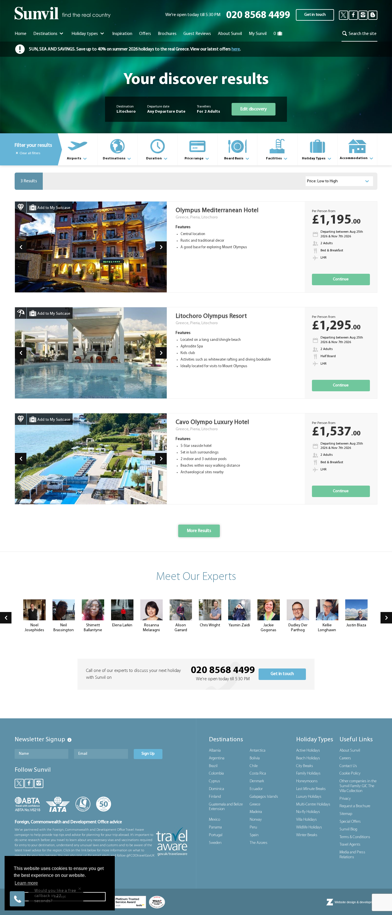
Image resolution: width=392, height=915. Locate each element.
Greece (255, 804)
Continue (341, 279)
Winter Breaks (306, 835)
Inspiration (122, 34)
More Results (199, 531)
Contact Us (348, 766)
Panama (215, 827)
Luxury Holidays (308, 797)
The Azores (258, 843)
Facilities (274, 158)
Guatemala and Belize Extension (226, 807)
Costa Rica (258, 773)
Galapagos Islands (264, 797)
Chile (254, 766)
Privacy (345, 799)
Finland (215, 797)
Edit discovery (253, 109)
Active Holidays (308, 750)
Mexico (214, 820)
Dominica (216, 789)
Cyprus (214, 781)
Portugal (215, 835)
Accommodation (354, 158)
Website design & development (356, 902)
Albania (215, 750)
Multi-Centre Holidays (313, 804)
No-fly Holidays (308, 812)
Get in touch (315, 15)
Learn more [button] (26, 883)
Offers (145, 34)
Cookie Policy (349, 773)
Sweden (215, 843)
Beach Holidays (308, 758)
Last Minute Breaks (311, 789)
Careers (345, 758)
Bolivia (255, 758)
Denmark (257, 781)
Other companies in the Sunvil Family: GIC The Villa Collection (358, 786)
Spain (254, 835)
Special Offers (350, 822)
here (236, 49)
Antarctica (257, 750)
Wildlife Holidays (309, 827)
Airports (74, 158)
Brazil (213, 766)
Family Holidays (308, 773)
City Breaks (304, 766)
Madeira (256, 812)
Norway (256, 820)
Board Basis (234, 158)
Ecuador (256, 789)
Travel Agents (349, 844)
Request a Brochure (354, 806)
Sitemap (345, 814)
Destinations (45, 34)
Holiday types (85, 34)
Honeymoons (307, 781)
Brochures (167, 34)
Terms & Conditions (354, 837)
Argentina (216, 758)
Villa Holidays (306, 820)
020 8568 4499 (258, 16)
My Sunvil (258, 34)
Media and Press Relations (352, 854)
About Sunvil (349, 750)
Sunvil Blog (348, 829)
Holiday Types (314, 158)
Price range (194, 158)
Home (20, 34)
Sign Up (148, 754)
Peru (253, 827)
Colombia (216, 773)
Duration (154, 158)
